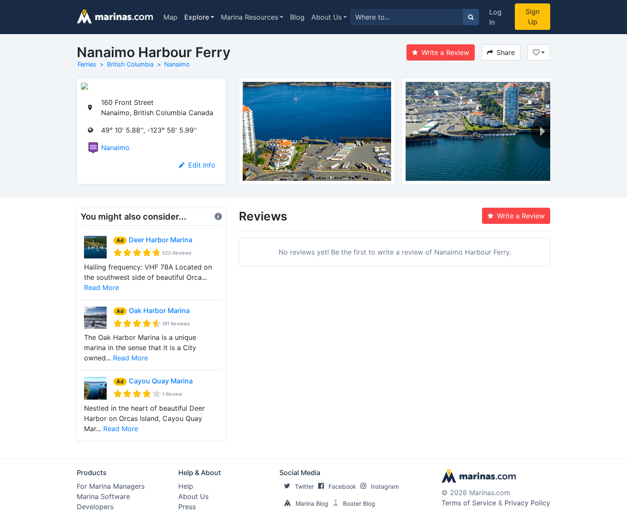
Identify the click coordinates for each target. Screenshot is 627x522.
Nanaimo (177, 64)
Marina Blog (312, 503)
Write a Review (445, 52)
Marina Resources (249, 17)
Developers (95, 506)
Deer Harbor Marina (160, 239)
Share (505, 52)
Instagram (385, 486)
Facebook (342, 486)
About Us (326, 17)
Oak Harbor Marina (159, 310)
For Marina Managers (111, 486)
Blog (297, 17)
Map (170, 17)
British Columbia (130, 64)
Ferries (87, 64)
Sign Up (532, 16)
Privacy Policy (527, 503)
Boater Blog (359, 503)
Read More (101, 287)
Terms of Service (468, 503)
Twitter (304, 486)
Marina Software (103, 496)
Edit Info (201, 165)
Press (187, 506)
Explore (196, 17)
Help (185, 486)
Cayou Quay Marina (161, 381)
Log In (495, 17)
